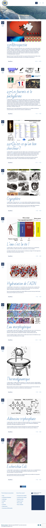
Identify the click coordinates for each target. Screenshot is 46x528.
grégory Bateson (33, 50)
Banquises (34, 202)
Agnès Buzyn (21, 100)
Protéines (24, 332)
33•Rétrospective (17, 45)
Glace (20, 203)
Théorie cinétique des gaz (32, 332)
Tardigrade (25, 248)
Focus (31, 48)
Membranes (21, 331)
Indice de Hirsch (10, 104)
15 (39, 61)
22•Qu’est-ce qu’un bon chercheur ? (21, 146)
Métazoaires (27, 203)
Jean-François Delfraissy (19, 104)
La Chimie (4, 504)
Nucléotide (27, 289)
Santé (39, 48)
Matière (17, 383)
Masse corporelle (10, 248)
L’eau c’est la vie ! (18, 244)
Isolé (14, 383)
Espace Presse (20, 501)
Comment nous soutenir (22, 497)
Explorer (28, 48)
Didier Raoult (21, 101)
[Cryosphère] (24, 182)
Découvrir (31, 151)
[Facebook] (40, 525)
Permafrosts (33, 203)
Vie (28, 248)
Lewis (27, 423)
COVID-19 (26, 99)
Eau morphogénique (19, 327)
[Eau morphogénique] (24, 313)
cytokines (12, 50)
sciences (22, 52)
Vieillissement (32, 248)
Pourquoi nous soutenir (22, 495)
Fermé (12, 383)
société (35, 52)
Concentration (37, 470)
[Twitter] (38, 525)
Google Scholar (10, 154)
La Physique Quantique (6, 497)
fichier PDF (23, 50)
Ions (11, 471)
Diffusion (37, 330)
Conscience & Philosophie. (7, 508)
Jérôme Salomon (27, 104)
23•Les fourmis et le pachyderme (19, 94)
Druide (26, 101)
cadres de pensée (31, 49)
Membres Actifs (20, 499)
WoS (36, 155)
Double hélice (17, 288)
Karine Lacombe (35, 104)
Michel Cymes (17, 105)
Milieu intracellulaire (25, 471)
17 (39, 113)
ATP (37, 422)
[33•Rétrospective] (24, 31)
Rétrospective (15, 52)
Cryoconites (9, 203)
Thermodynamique (18, 379)
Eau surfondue (36, 288)
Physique (35, 154)
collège (8, 50)
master (31, 51)
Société (8, 49)
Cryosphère (13, 198)
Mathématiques (24, 154)
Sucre (22, 424)
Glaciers (23, 203)
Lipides (14, 471)
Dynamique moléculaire (25, 288)
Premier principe (38, 383)
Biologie (26, 49)
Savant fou (18, 106)
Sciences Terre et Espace (18, 155)
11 (39, 162)
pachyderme (31, 105)
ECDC (29, 101)
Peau (21, 248)
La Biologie (4, 499)
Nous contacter (20, 504)
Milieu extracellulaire (28, 331)
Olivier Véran (26, 105)
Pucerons (13, 106)
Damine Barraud (15, 101)
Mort (19, 248)
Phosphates (9, 424)
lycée (17, 51)
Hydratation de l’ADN (21, 283)
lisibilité (14, 51)
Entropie (8, 383)
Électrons (23, 423)
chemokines (38, 49)
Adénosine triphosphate (21, 418)
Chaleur (32, 382)
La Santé (3, 501)
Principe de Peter (37, 105)
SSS (38, 52)
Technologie (26, 155)
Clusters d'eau (36, 287)
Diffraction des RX (10, 288)
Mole (31, 471)
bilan (23, 49)
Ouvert (20, 383)
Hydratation (36, 247)
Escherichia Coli (17, 466)
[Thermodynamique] (19, 361)
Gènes (8, 289)
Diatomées (14, 203)
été (15, 50)
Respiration (18, 424)
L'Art (3, 502)
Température (18, 384)
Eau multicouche (10, 331)
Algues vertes (24, 202)
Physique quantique (30, 383)
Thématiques (17, 49)
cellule (33, 330)
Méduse (16, 248)
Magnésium (17, 289)
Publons (11, 155)
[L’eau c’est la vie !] (24, 228)
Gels (15, 331)
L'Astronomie (4, 506)
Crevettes (30, 247)
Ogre (22, 105)
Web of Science (32, 155)
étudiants (18, 50)
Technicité (12, 49)
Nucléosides (22, 289)
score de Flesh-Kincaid (29, 52)
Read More (10, 61)
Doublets (19, 423)
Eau (29, 99)
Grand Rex (27, 50)
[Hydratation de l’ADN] (24, 271)
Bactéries (29, 202)
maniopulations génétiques (24, 51)
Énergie (38, 382)
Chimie (23, 99)
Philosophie (35, 48)
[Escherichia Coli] (17, 450)
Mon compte (19, 502)
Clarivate (35, 100)
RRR (19, 52)
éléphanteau (32, 101)
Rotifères (38, 203)
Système (14, 384)
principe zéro (9, 384)
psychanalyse (9, 52)
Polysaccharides (10, 472)
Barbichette (26, 100)
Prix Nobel (9, 106)
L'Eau (3, 495)
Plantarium (36, 51)
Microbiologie (30, 154)
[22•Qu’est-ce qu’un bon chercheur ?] (24, 130)
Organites (20, 332)
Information (12, 289)
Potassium (16, 472)
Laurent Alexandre (11, 105)
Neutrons (16, 332)
